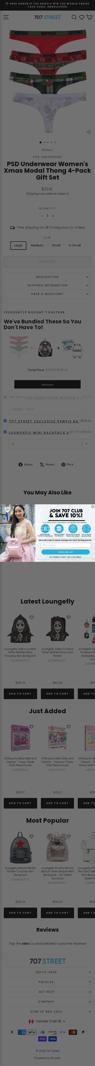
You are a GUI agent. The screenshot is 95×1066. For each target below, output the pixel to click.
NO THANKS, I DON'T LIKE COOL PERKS (65, 557)
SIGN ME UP (65, 551)
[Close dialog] (92, 506)
